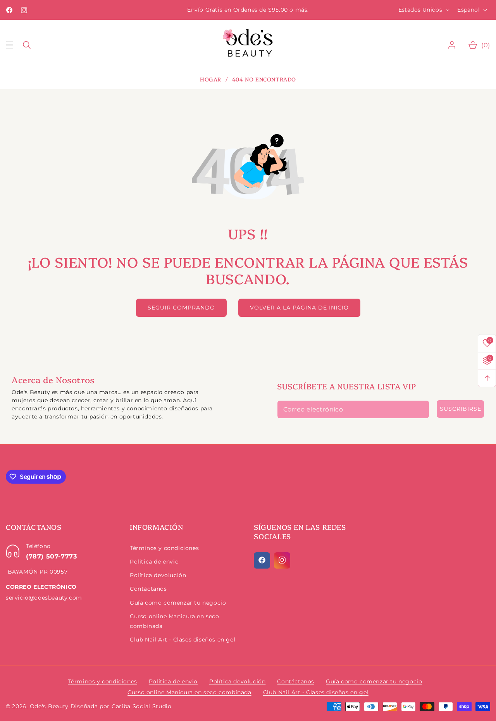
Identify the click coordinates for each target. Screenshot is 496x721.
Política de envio (154, 561)
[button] (14, 45)
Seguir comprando (181, 307)
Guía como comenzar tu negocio (178, 602)
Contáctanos (148, 588)
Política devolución (158, 574)
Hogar (210, 79)
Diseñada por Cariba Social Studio (121, 706)
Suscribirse (460, 408)
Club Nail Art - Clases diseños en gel (182, 639)
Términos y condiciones (164, 547)
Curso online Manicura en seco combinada (174, 620)
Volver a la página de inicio (299, 307)
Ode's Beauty (49, 706)
